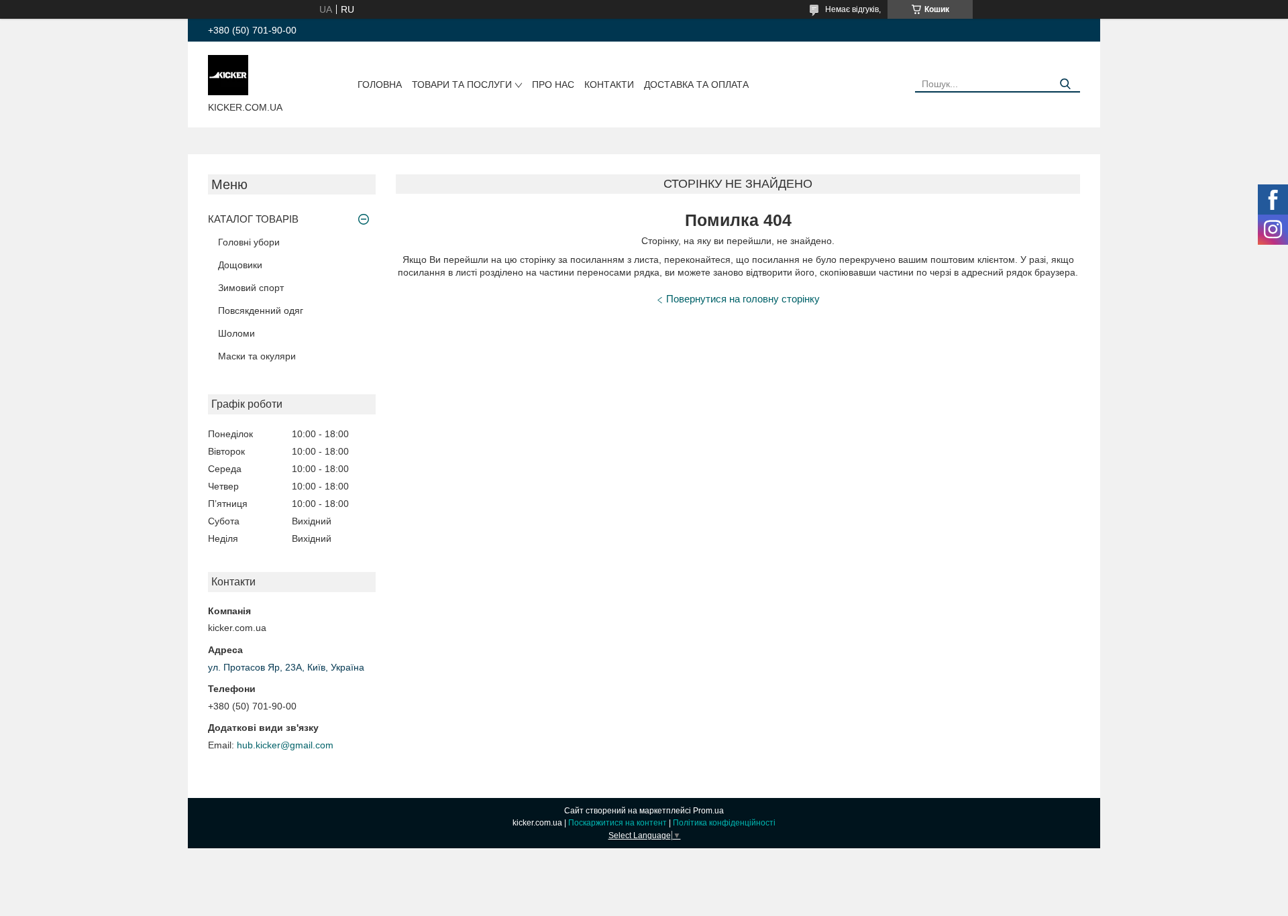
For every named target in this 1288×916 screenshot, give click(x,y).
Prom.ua (708, 810)
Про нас (553, 84)
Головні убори (249, 242)
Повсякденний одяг (260, 310)
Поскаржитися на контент (617, 822)
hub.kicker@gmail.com (285, 745)
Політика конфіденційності (724, 822)
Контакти (609, 84)
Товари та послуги (462, 84)
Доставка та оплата (696, 84)
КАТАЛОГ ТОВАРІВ (253, 219)
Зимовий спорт (251, 287)
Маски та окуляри (257, 356)
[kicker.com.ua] (228, 74)
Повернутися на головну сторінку (743, 298)
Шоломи (236, 333)
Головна (380, 84)
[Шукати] (1065, 84)
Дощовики (240, 265)
